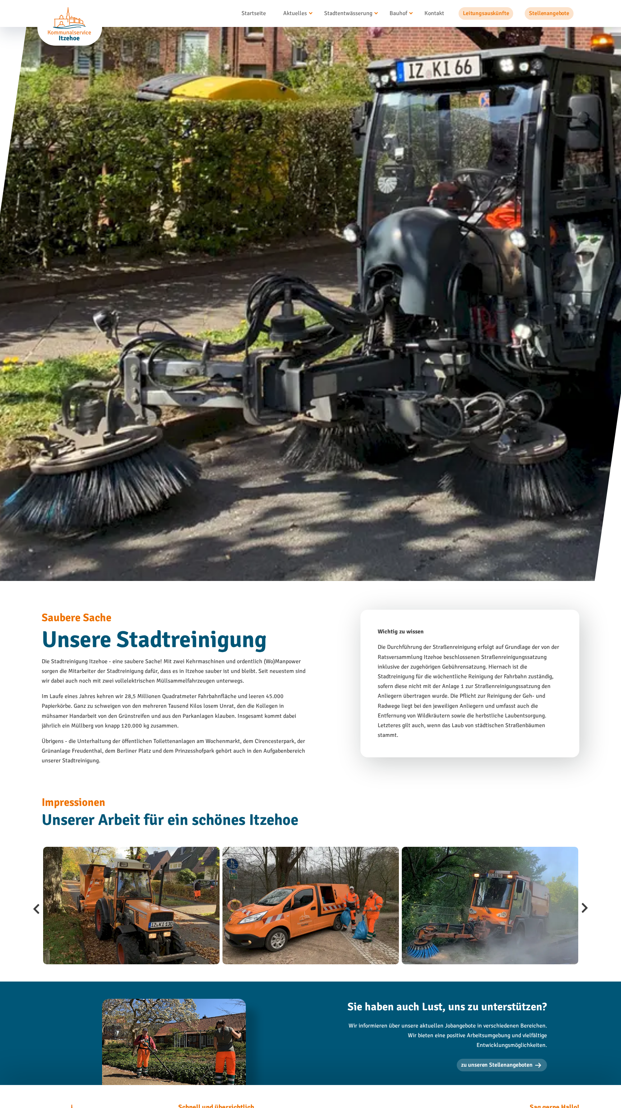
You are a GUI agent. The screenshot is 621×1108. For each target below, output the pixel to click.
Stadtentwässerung (348, 13)
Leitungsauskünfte (486, 13)
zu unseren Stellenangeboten (497, 1064)
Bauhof (398, 13)
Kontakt (434, 13)
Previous (36, 905)
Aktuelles (295, 13)
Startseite (254, 13)
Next (584, 905)
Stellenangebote (549, 13)
